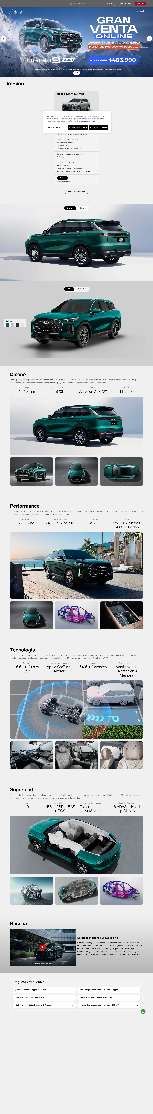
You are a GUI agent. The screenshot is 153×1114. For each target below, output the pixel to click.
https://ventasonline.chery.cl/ (79, 134)
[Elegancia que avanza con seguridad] (34, 253)
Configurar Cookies (54, 127)
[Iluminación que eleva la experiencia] (29, 237)
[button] (3, 38)
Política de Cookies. (90, 121)
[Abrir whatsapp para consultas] (143, 1011)
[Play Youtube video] (43, 947)
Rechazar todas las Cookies (78, 127)
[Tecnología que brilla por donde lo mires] (106, 234)
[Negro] (17, 325)
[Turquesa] (7, 325)
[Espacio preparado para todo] (121, 240)
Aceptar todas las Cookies (98, 127)
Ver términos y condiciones (64, 181)
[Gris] (12, 325)
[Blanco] (22, 325)
